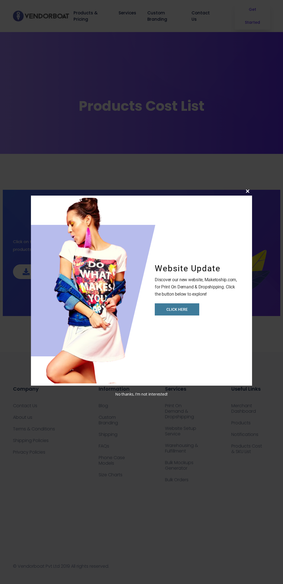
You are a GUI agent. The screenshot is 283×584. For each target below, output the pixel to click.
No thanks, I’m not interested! (141, 394)
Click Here (177, 309)
